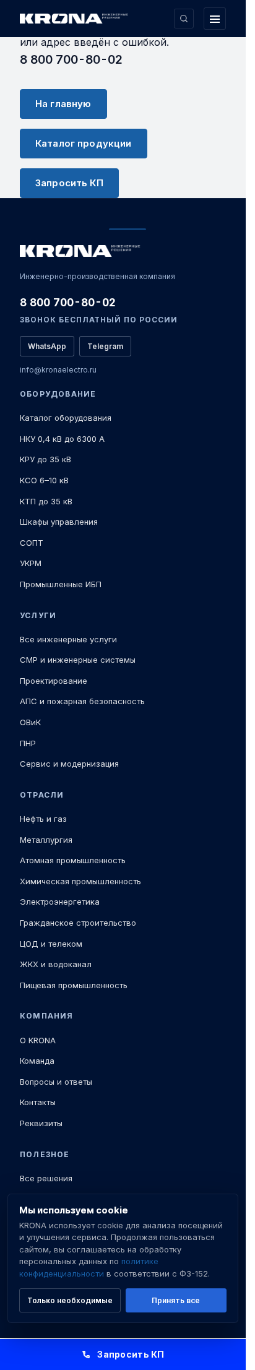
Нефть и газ (43, 819)
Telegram (105, 346)
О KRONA (38, 1040)
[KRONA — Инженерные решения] (75, 19)
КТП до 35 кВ (46, 501)
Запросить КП (69, 183)
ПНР (28, 743)
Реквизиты (41, 1123)
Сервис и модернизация (69, 764)
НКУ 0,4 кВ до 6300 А (62, 439)
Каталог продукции (83, 143)
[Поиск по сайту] (184, 18)
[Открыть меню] (215, 18)
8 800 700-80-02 (71, 59)
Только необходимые (70, 1300)
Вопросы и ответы (56, 1082)
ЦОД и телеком (51, 944)
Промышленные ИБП (61, 584)
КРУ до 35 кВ (45, 459)
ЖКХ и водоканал (56, 964)
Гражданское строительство (78, 923)
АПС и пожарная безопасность (82, 701)
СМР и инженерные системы (78, 660)
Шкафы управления (59, 522)
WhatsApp (47, 346)
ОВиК (30, 722)
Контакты (38, 1102)
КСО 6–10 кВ (44, 480)
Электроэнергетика (60, 902)
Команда (37, 1061)
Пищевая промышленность (73, 985)
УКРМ (30, 563)
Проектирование (53, 681)
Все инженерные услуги (68, 639)
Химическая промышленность (80, 881)
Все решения (46, 1178)
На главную (63, 104)
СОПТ (31, 543)
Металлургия (46, 840)
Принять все (176, 1300)
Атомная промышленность (73, 860)
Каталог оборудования (65, 418)
